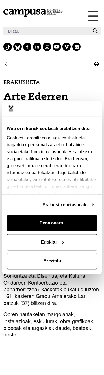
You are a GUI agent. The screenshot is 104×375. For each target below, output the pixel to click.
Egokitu (49, 241)
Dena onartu (52, 222)
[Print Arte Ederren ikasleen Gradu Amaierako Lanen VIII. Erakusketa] (96, 64)
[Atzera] (5, 64)
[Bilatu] (95, 31)
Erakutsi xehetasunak (64, 204)
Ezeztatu (52, 260)
